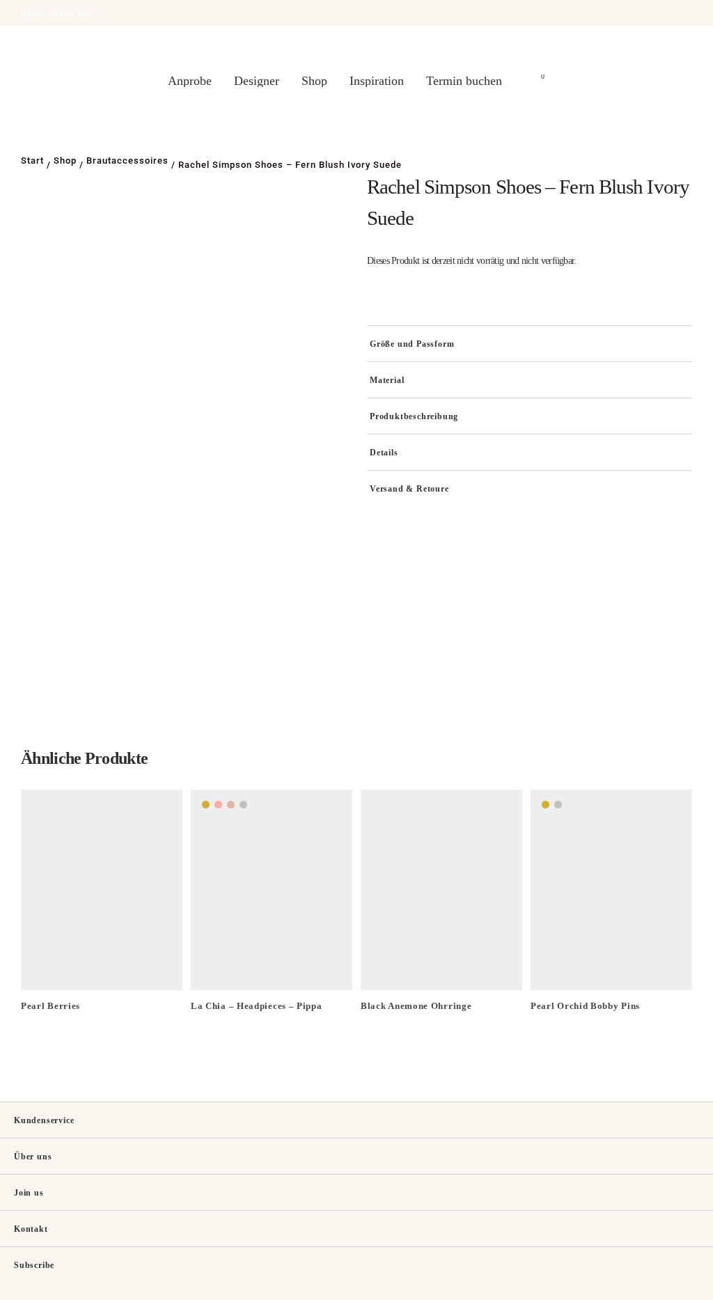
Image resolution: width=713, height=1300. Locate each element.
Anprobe (190, 81)
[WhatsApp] (687, 1289)
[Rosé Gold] (231, 804)
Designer (256, 81)
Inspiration (377, 81)
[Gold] (206, 804)
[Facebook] (665, 1289)
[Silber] (243, 804)
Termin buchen (464, 81)
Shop (314, 81)
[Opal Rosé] (218, 804)
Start (32, 160)
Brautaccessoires (127, 160)
